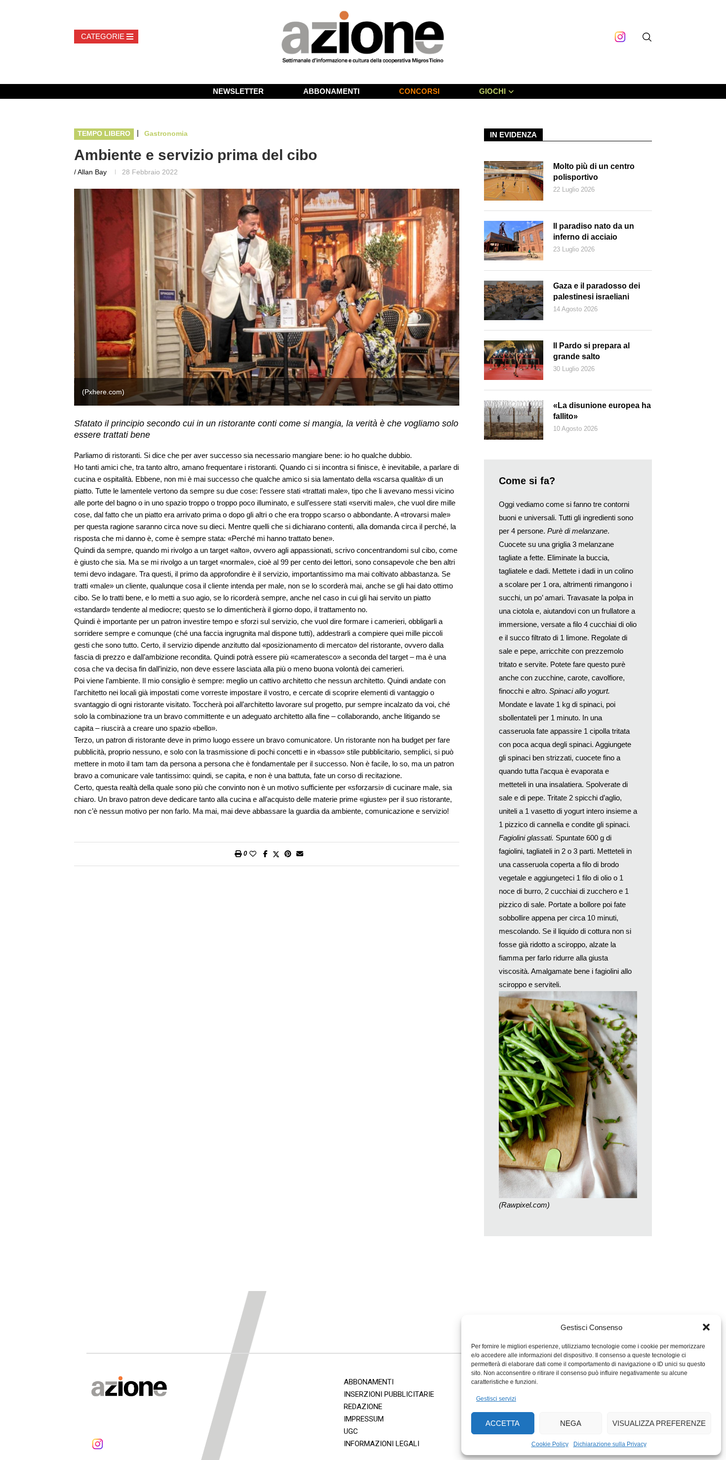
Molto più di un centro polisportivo (594, 171)
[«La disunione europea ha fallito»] (513, 420)
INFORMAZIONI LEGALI (381, 1443)
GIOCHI (492, 91)
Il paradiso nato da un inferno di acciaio (593, 231)
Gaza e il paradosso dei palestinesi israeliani (596, 291)
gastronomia (166, 133)
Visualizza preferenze (659, 1423)
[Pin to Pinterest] (287, 854)
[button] (706, 1327)
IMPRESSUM (364, 1419)
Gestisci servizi (496, 1398)
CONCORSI (419, 91)
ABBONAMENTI (331, 91)
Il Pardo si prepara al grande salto (591, 351)
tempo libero (104, 133)
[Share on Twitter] (276, 854)
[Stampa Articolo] (238, 854)
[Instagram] (620, 37)
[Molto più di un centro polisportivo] (513, 181)
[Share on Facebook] (265, 854)
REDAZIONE (363, 1406)
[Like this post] (252, 854)
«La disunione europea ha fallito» (602, 410)
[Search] (647, 37)
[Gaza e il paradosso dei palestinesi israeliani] (513, 300)
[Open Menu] (106, 36)
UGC (351, 1431)
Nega (570, 1423)
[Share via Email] (299, 854)
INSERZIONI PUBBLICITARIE (389, 1394)
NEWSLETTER (238, 91)
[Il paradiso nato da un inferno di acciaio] (513, 240)
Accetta (502, 1423)
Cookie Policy (549, 1444)
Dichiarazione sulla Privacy (609, 1444)
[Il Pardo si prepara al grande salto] (513, 360)
